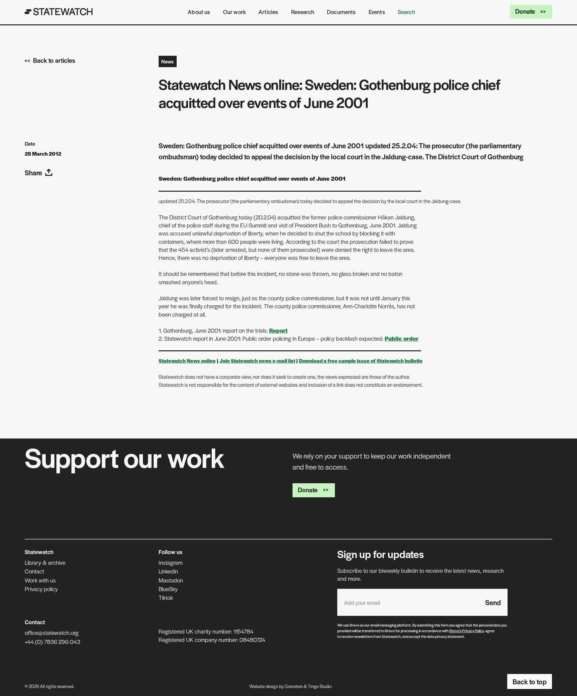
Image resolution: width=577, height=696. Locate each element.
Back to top (530, 681)
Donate (525, 11)
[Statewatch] (59, 11)
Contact (34, 571)
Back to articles (54, 60)
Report (278, 330)
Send (493, 602)
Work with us (40, 580)
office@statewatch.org (51, 633)
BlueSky (168, 589)
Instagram (170, 562)
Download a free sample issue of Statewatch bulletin (360, 360)
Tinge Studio (320, 686)
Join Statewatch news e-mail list (257, 360)
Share (33, 172)
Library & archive (45, 562)
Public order (401, 338)
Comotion (293, 686)
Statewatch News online (187, 360)
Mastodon (171, 580)
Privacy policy (41, 589)
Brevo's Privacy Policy (466, 630)
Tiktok (166, 597)
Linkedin (168, 571)
